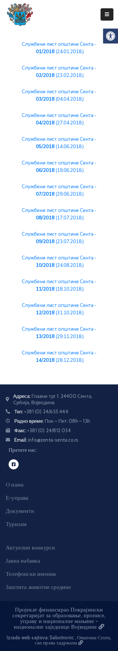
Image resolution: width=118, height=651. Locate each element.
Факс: (42, 430)
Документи (20, 510)
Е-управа (17, 497)
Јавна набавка (23, 560)
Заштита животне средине (38, 586)
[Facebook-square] (14, 464)
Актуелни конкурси (30, 547)
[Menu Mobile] (107, 14)
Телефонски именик (31, 573)
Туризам (16, 524)
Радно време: (52, 421)
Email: (46, 440)
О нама (14, 484)
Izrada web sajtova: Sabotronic (41, 637)
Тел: (41, 411)
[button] (110, 36)
